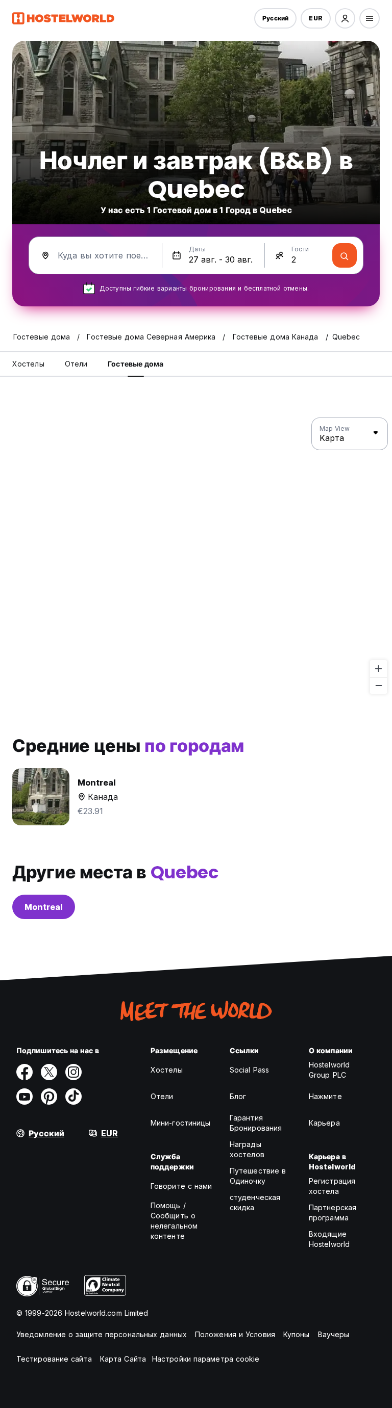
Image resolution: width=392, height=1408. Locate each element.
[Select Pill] (345, 18)
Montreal (43, 907)
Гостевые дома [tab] (135, 363)
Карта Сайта (123, 1358)
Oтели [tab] (76, 363)
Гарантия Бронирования (256, 1122)
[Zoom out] (378, 685)
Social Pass (249, 1069)
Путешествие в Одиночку (258, 1175)
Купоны (296, 1334)
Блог (238, 1096)
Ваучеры (334, 1334)
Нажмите (325, 1096)
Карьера (324, 1122)
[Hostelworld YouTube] (24, 1096)
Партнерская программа (332, 1212)
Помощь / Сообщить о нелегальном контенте (174, 1220)
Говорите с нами (181, 1186)
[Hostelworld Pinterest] (49, 1096)
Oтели (162, 1096)
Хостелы (167, 1069)
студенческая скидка (255, 1202)
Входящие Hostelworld (329, 1239)
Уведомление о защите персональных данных (101, 1334)
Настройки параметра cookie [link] (206, 1358)
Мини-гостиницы (180, 1122)
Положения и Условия (235, 1334)
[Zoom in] (378, 668)
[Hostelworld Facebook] (24, 1072)
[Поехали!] (344, 255)
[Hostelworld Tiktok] (73, 1096)
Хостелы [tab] (28, 363)
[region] (196, 556)
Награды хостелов (247, 1149)
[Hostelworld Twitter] (49, 1072)
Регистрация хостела (332, 1186)
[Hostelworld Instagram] (73, 1072)
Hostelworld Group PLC (329, 1069)
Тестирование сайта (54, 1358)
